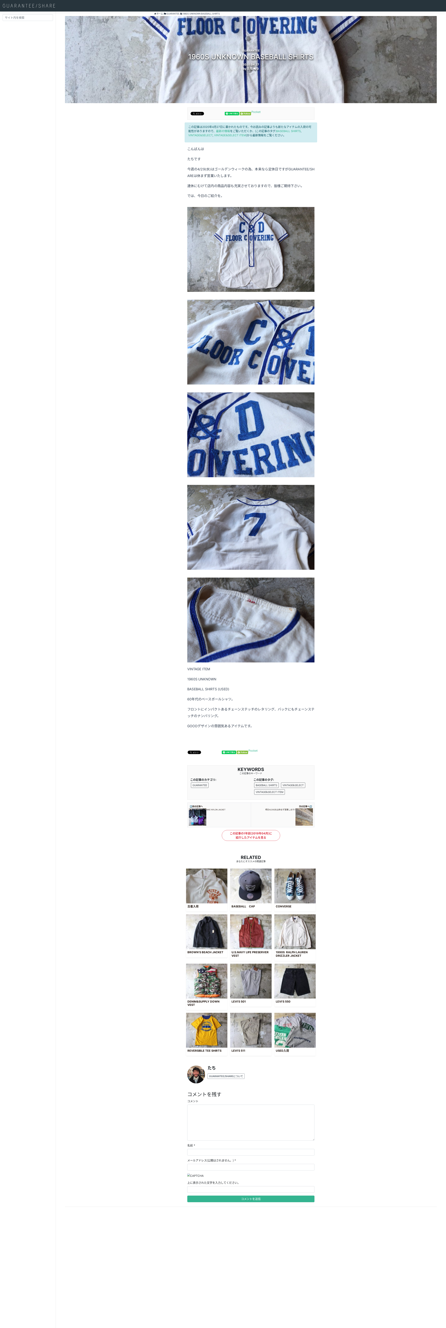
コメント (192, 1101)
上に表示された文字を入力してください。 (213, 1182)
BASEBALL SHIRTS (288, 131)
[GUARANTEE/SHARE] (29, 5)
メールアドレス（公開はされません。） (210, 1160)
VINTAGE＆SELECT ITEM (230, 135)
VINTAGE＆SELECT (200, 135)
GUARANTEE (200, 785)
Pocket (256, 112)
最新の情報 (223, 131)
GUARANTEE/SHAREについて (226, 1076)
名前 (190, 1145)
